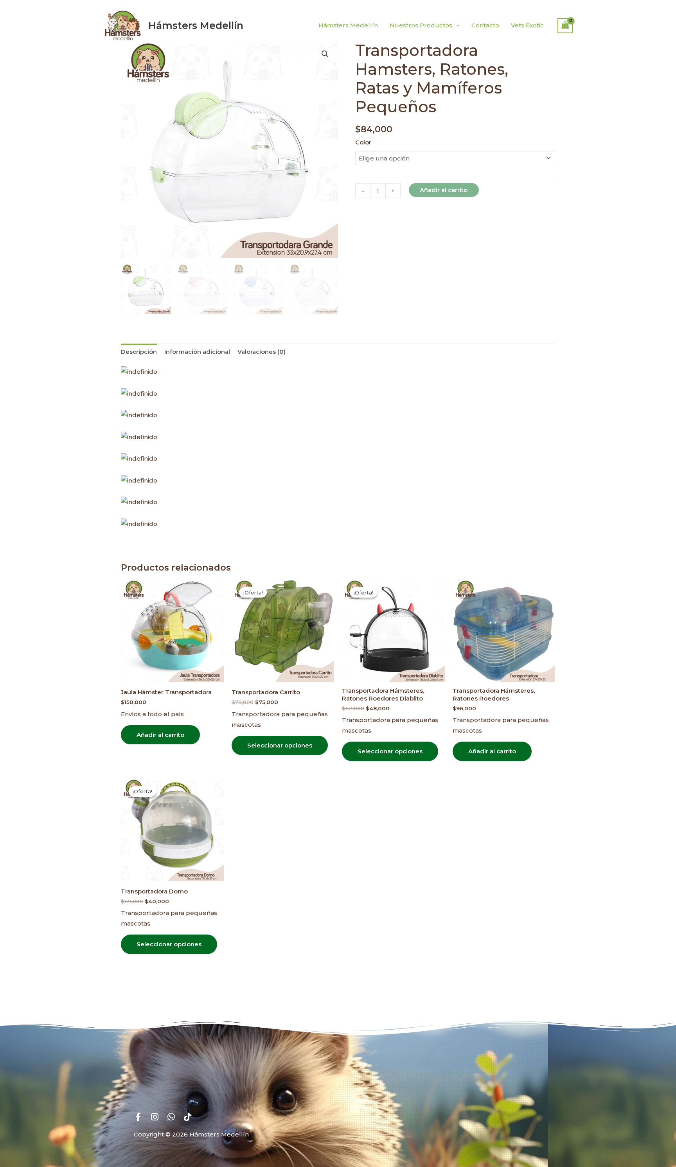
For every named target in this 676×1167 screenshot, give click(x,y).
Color (363, 142)
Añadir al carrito (443, 190)
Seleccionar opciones (279, 745)
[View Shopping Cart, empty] (565, 25)
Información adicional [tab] (197, 351)
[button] (456, 25)
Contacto (485, 25)
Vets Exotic (527, 25)
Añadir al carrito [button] (160, 734)
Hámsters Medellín (195, 25)
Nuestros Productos (421, 25)
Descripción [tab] (139, 351)
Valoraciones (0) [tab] (261, 351)
